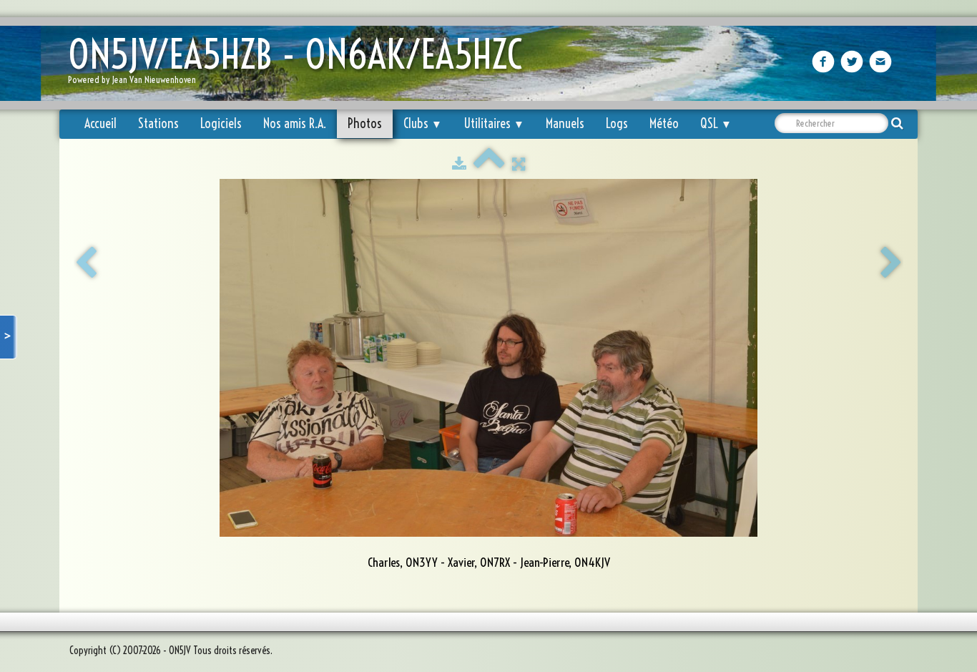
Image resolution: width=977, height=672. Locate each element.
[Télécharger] (459, 164)
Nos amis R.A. (294, 123)
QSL (716, 123)
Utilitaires (493, 123)
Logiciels (221, 123)
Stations (158, 123)
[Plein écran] (518, 164)
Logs (617, 123)
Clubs (422, 123)
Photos (365, 123)
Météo (664, 123)
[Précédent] (86, 263)
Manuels (565, 123)
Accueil (100, 123)
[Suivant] (891, 263)
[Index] (489, 164)
